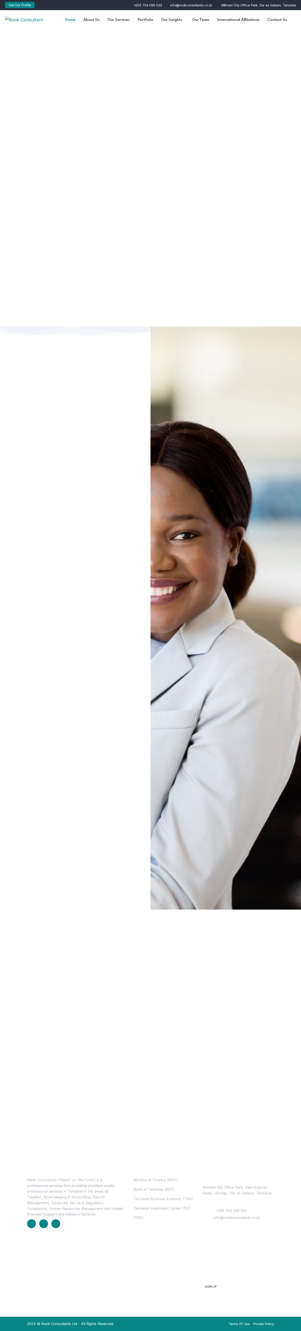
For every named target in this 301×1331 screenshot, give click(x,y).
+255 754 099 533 (148, 5)
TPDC (139, 1218)
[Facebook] (43, 1223)
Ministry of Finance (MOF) (156, 1180)
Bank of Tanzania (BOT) (154, 1189)
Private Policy (263, 1324)
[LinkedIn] (31, 1223)
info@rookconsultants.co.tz (191, 5)
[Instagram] (55, 1223)
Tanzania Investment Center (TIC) (162, 1208)
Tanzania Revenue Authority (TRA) (163, 1199)
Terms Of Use (239, 1324)
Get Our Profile (20, 5)
